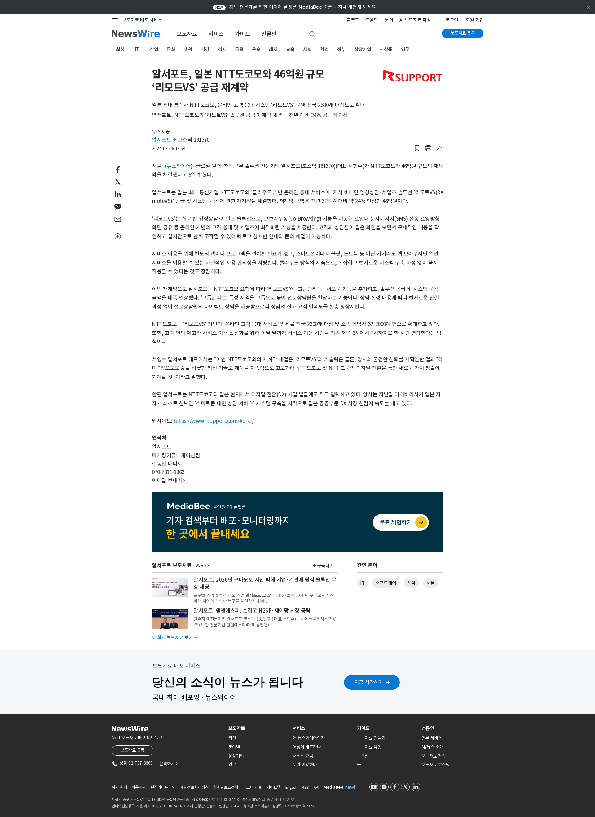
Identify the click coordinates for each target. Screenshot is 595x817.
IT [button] (362, 583)
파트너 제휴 (252, 787)
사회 (307, 49)
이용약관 (139, 787)
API (316, 787)
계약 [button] (411, 583)
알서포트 (164, 139)
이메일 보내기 (168, 480)
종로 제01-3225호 (280, 799)
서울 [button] (430, 583)
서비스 (216, 33)
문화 (171, 49)
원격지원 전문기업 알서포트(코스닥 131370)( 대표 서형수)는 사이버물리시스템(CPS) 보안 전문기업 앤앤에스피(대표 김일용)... (264, 621)
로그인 (452, 20)
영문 (405, 49)
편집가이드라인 (163, 787)
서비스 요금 (303, 756)
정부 (341, 49)
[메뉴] (116, 20)
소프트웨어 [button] (385, 583)
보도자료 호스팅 (435, 764)
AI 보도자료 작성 (415, 20)
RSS (205, 566)
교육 (290, 49)
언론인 (269, 33)
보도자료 (187, 33)
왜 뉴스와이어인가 (309, 738)
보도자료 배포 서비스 (142, 20)
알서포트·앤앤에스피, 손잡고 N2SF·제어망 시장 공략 (252, 610)
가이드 (242, 33)
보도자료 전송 (433, 756)
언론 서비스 (431, 738)
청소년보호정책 (225, 787)
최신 (120, 49)
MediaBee (333, 787)
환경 (324, 49)
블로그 (352, 20)
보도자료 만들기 (371, 738)
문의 (389, 20)
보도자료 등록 (463, 33)
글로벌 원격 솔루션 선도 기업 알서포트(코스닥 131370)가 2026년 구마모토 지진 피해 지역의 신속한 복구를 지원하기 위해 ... (263, 598)
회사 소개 (119, 787)
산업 (154, 49)
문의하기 (168, 763)
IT (137, 49)
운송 (256, 49)
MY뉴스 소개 (432, 747)
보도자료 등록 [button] (132, 750)
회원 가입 (475, 20)
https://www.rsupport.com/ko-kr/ (214, 421)
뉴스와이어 (179, 166)
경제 (222, 49)
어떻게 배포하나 (307, 747)
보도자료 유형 (369, 747)
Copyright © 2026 (299, 806)
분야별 (234, 747)
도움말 (372, 20)
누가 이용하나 (305, 764)
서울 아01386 (146, 806)
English (291, 787)
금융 (239, 49)
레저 (273, 49)
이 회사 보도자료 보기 (174, 637)
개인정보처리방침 (194, 787)
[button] (417, 148)
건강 (205, 49)
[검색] (312, 34)
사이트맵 (274, 787)
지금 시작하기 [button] (369, 682)
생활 (188, 49)
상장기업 (362, 49)
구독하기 (325, 566)
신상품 (386, 49)
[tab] (258, 728)
